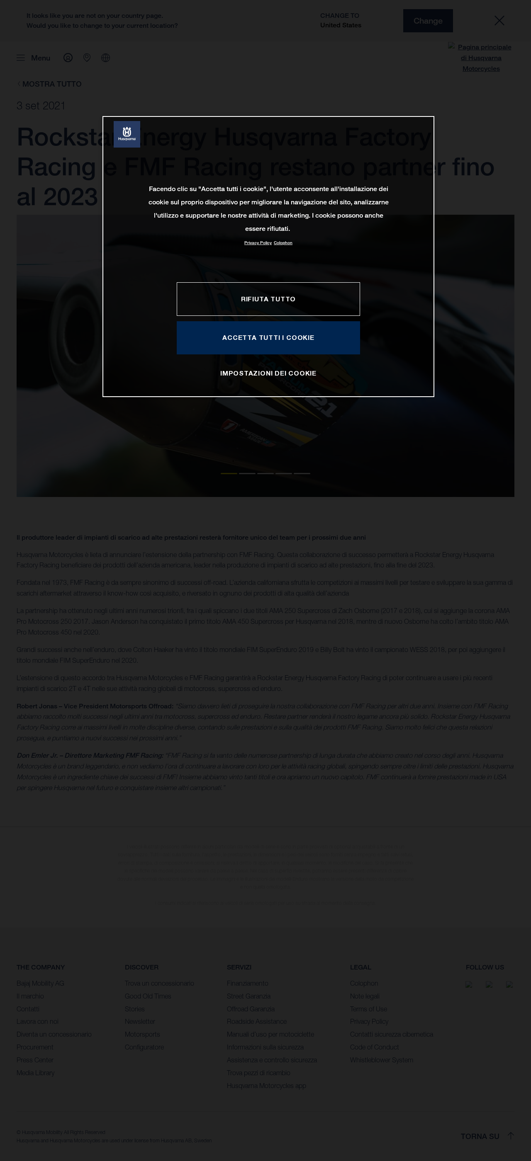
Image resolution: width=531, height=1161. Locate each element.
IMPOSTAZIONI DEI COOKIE (268, 373)
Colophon (283, 242)
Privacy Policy (258, 242)
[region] (268, 256)
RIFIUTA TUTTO (268, 299)
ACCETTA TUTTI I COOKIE (268, 337)
